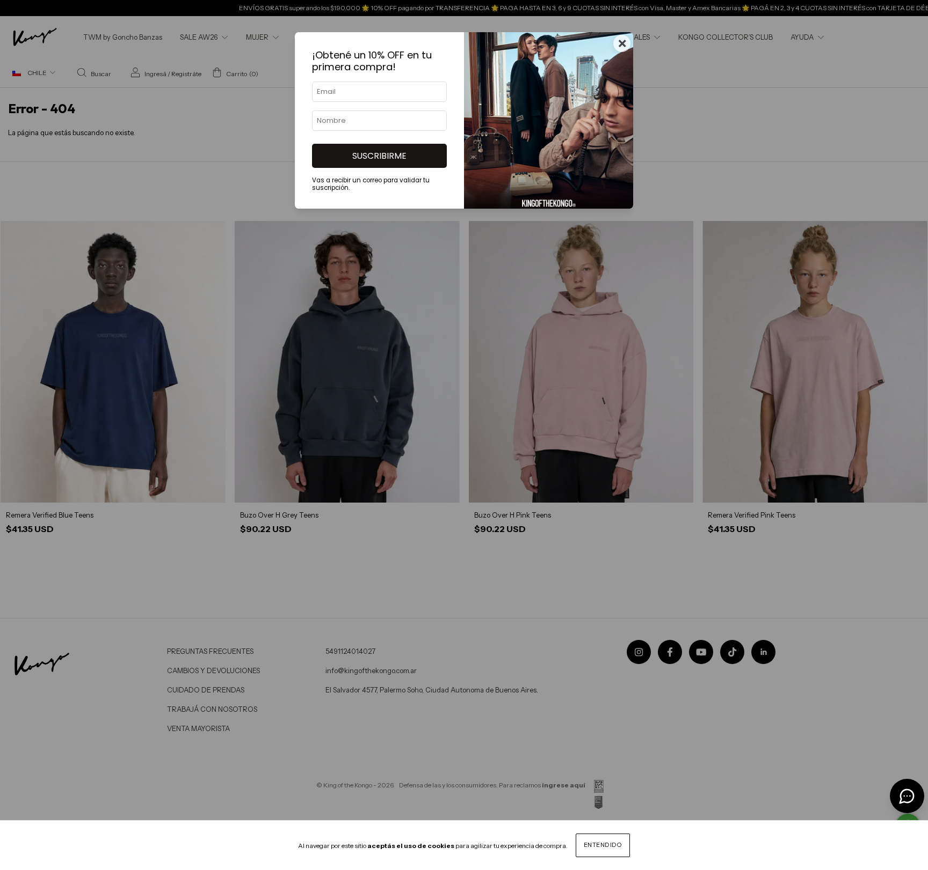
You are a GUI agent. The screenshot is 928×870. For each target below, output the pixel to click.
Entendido (603, 845)
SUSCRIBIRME (379, 155)
